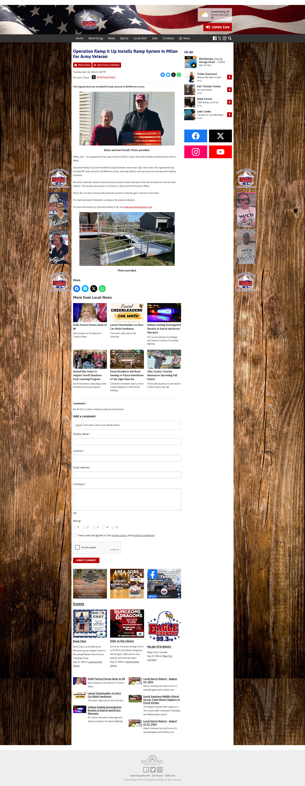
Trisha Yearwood (207, 74)
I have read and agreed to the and (117, 535)
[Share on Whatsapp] (179, 75)
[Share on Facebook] (162, 75)
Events (78, 604)
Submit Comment (86, 560)
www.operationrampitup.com (137, 207)
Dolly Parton (204, 98)
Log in (78, 425)
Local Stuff (140, 38)
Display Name (81, 434)
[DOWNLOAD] (229, 77)
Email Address (82, 467)
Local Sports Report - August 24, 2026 (160, 680)
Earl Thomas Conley (209, 86)
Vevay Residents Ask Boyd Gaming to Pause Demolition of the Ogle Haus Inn (127, 375)
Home (79, 38)
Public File (170, 775)
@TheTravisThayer (106, 77)
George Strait (207, 62)
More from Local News (108, 65)
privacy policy (119, 535)
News (111, 38)
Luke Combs (204, 111)
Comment (79, 484)
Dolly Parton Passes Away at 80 (90, 326)
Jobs (155, 38)
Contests (168, 38)
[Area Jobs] (127, 584)
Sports (124, 38)
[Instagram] (224, 38)
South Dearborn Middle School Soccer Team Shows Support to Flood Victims (161, 699)
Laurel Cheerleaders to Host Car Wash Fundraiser (126, 326)
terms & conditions (143, 535)
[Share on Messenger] (168, 75)
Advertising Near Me (140, 775)
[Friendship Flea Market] (90, 584)
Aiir (162, 780)
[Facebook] (215, 38)
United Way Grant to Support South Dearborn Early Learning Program (87, 375)
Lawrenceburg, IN (220, 11)
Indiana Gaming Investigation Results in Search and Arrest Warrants (164, 328)
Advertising (95, 38)
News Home (84, 65)
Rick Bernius (206, 58)
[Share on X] (173, 75)
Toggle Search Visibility (230, 38)
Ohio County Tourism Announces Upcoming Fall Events (162, 375)
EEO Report (157, 775)
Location (78, 450)
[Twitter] (153, 769)
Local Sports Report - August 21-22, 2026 (160, 723)
